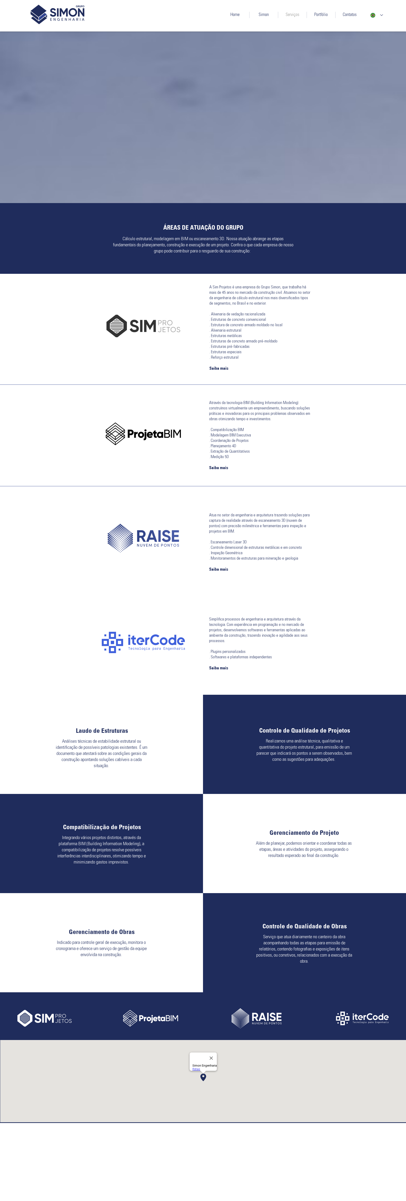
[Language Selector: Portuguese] (376, 15)
